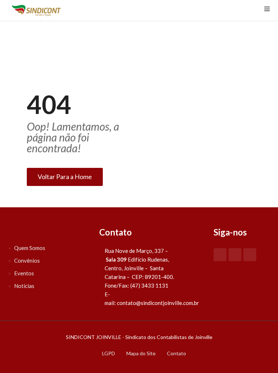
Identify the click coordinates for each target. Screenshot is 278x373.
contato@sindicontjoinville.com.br (158, 303)
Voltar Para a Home (65, 177)
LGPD (108, 353)
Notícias (24, 286)
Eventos (24, 273)
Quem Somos (29, 248)
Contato (176, 353)
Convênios (27, 260)
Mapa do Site (141, 353)
